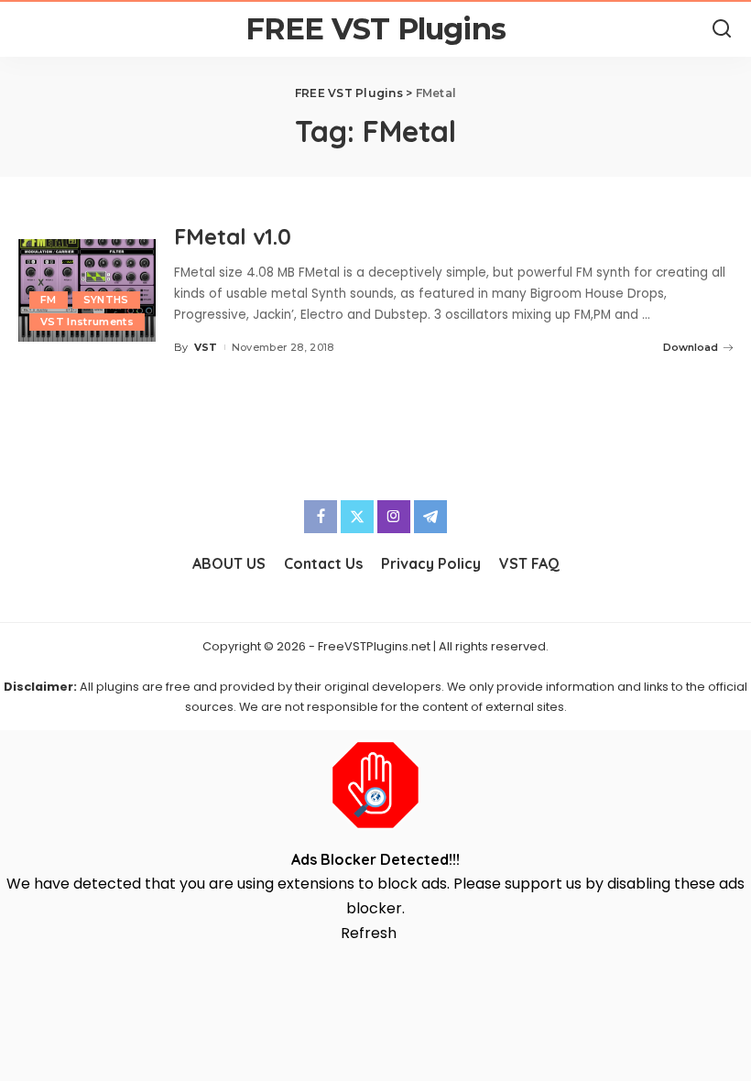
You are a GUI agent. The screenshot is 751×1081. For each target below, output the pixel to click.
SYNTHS (106, 299)
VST (206, 347)
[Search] (722, 29)
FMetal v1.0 (232, 236)
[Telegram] (430, 516)
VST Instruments (87, 321)
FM (48, 299)
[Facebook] (320, 516)
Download (690, 347)
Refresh (369, 933)
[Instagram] (393, 516)
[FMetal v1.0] (87, 291)
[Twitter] (357, 516)
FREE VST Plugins (375, 29)
